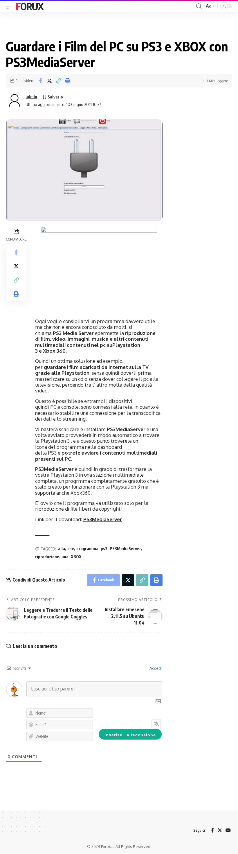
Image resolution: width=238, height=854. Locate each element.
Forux (30, 6)
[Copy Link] (58, 80)
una (65, 556)
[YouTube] (228, 830)
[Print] (67, 80)
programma (87, 548)
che (70, 548)
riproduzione (47, 556)
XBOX (76, 556)
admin (31, 96)
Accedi (155, 668)
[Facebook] (212, 830)
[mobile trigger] (11, 6)
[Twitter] (219, 830)
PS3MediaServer (102, 519)
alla (61, 548)
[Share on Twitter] (49, 80)
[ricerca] (199, 6)
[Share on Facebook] (40, 80)
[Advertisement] (200, 148)
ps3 (104, 548)
